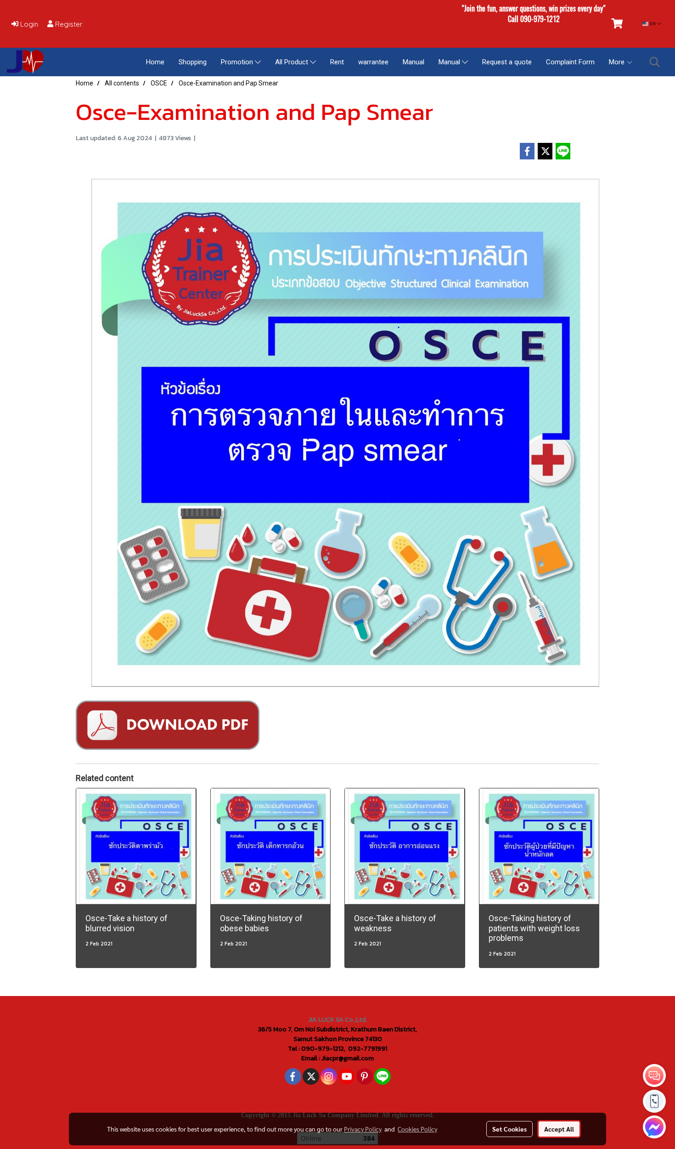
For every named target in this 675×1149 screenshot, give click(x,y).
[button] (655, 62)
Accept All (559, 1129)
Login (28, 24)
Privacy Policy (363, 1129)
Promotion (238, 62)
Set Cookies (509, 1129)
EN (652, 23)
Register (68, 24)
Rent (337, 62)
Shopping (193, 62)
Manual (413, 62)
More (617, 62)
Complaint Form (570, 62)
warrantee (373, 62)
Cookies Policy (417, 1129)
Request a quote (507, 62)
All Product (292, 62)
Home (155, 62)
